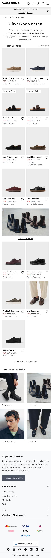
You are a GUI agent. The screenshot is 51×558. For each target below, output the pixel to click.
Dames (22, 12)
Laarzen (32, 405)
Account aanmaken (13, 477)
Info (4, 509)
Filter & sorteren (13, 45)
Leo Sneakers (9, 198)
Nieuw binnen (9, 441)
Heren (29, 12)
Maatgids (6, 499)
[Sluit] (48, 11)
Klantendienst (9, 486)
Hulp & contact (9, 495)
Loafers (32, 441)
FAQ (4, 504)
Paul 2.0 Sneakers (11, 311)
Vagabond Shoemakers (13, 515)
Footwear (6, 405)
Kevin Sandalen (9, 118)
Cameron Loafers (34, 271)
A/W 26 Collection (25, 238)
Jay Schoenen (33, 311)
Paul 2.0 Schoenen (11, 78)
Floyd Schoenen (10, 271)
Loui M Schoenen (10, 157)
